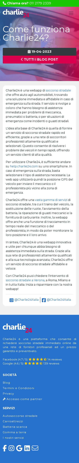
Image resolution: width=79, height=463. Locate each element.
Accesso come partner (24, 399)
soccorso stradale (58, 90)
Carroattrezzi (13, 421)
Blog (6, 382)
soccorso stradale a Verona (25, 280)
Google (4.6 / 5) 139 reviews (31, 363)
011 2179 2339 (29, 3)
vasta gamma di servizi (51, 200)
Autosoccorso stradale (20, 416)
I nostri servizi (13, 437)
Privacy (8, 393)
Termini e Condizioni (18, 388)
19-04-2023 (41, 52)
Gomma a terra (14, 432)
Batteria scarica (15, 427)
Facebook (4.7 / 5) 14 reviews (32, 359)
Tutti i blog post (40, 59)
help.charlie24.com (24, 166)
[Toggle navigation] (71, 13)
